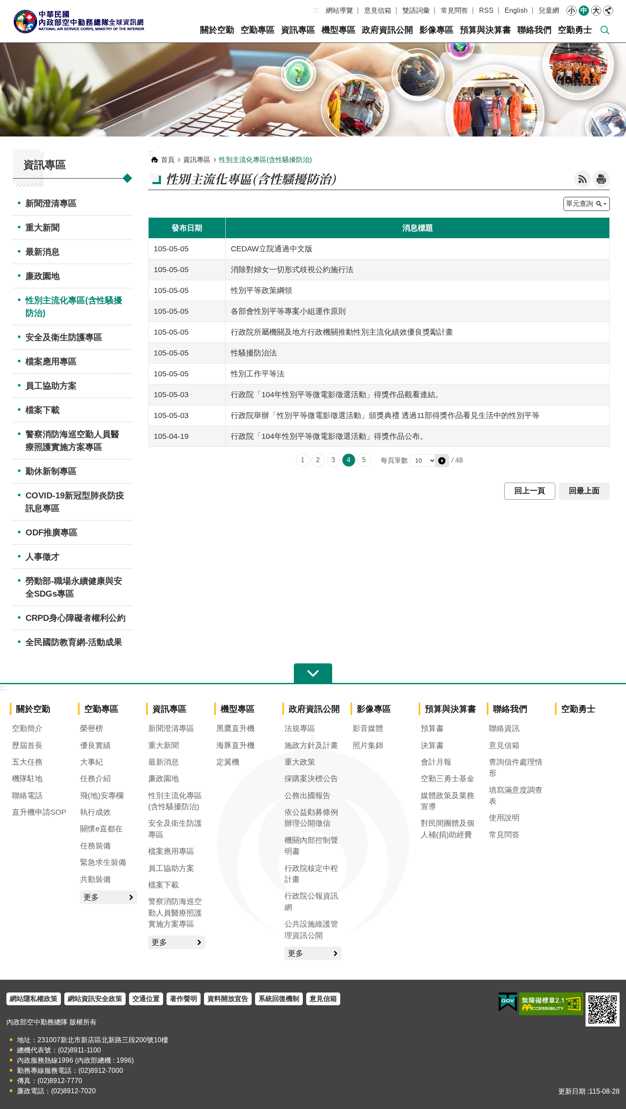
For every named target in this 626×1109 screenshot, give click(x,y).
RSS (486, 10)
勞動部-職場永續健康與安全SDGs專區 (74, 587)
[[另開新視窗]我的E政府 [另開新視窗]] (508, 1002)
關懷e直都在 (101, 829)
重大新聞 (43, 227)
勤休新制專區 (51, 471)
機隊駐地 (27, 778)
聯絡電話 (27, 795)
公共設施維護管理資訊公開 (311, 929)
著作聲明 (183, 998)
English (516, 10)
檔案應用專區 (51, 361)
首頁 (168, 159)
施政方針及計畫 (311, 745)
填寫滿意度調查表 (516, 795)
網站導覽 (339, 10)
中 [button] (583, 10)
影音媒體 (368, 728)
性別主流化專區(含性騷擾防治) (74, 307)
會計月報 (436, 762)
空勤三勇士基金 (447, 778)
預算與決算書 (485, 29)
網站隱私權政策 (33, 998)
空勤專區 (258, 29)
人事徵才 (43, 556)
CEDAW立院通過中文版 (272, 249)
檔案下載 (43, 410)
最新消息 (43, 251)
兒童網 (549, 10)
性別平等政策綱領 (261, 290)
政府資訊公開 (387, 29)
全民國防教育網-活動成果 (74, 642)
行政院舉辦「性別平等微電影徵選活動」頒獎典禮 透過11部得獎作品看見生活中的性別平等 (385, 415)
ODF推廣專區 (52, 532)
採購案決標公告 (311, 778)
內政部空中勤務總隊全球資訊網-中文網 (79, 21)
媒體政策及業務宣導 (447, 801)
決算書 (432, 745)
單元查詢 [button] (579, 203)
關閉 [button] (608, 11)
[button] (442, 460)
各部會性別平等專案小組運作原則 (288, 311)
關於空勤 (217, 29)
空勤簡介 (27, 728)
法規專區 (299, 728)
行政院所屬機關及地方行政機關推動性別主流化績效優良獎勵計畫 (342, 332)
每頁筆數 (394, 460)
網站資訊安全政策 (95, 998)
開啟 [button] (313, 673)
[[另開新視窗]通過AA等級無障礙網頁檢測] (551, 1003)
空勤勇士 (575, 29)
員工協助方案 (51, 385)
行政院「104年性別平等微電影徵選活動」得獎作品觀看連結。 (337, 394)
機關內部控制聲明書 (311, 846)
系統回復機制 (278, 998)
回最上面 (584, 490)
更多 (91, 897)
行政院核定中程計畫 (311, 874)
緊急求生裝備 (103, 862)
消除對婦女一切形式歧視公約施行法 (292, 269)
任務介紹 (95, 778)
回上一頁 (529, 490)
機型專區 (339, 29)
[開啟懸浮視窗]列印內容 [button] (601, 179)
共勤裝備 (95, 879)
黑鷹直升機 (235, 728)
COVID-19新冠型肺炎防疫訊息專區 (75, 502)
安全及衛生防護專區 (64, 337)
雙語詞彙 (416, 10)
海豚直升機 (235, 745)
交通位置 (146, 998)
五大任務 (27, 762)
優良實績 (95, 745)
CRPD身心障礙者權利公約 (76, 618)
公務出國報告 (307, 795)
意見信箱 (377, 10)
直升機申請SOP (39, 812)
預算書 (432, 728)
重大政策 (299, 762)
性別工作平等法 (257, 374)
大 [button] (596, 10)
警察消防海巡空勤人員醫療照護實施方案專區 (72, 440)
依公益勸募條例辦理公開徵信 (311, 817)
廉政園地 (43, 276)
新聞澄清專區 (51, 203)
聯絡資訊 (504, 728)
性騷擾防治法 (254, 353)
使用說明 (504, 817)
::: (316, 10)
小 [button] (571, 10)
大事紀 (91, 762)
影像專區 (436, 29)
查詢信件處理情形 (516, 767)
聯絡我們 (534, 29)
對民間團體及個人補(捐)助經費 (447, 829)
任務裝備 (95, 846)
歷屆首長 (27, 745)
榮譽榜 (91, 728)
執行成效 (95, 812)
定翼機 (227, 762)
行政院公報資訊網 (311, 901)
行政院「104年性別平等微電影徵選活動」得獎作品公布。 (329, 436)
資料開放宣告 (227, 998)
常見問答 (454, 10)
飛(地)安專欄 (101, 795)
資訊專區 (298, 29)
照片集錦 (368, 745)
